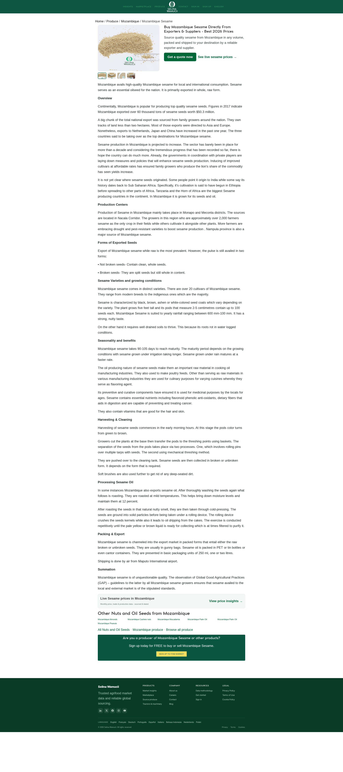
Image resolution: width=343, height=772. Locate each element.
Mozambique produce (148, 629)
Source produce (150, 699)
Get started (201, 695)
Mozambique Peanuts (107, 623)
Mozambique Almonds (107, 619)
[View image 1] (102, 75)
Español (152, 722)
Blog (171, 704)
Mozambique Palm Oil (197, 619)
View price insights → (226, 601)
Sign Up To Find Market (171, 654)
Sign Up (207, 7)
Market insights (150, 690)
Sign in (199, 699)
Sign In (195, 7)
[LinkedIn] (100, 710)
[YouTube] (124, 710)
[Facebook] (112, 710)
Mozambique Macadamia (169, 619)
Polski (198, 722)
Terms (233, 727)
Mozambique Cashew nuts (139, 619)
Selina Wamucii (108, 686)
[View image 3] (121, 75)
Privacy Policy (228, 690)
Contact (183, 7)
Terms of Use (228, 695)
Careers (172, 695)
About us (173, 690)
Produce (160, 7)
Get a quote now (180, 57)
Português (142, 722)
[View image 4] (131, 75)
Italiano (161, 722)
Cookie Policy (228, 699)
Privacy (225, 727)
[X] (106, 710)
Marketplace (143, 7)
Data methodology (204, 690)
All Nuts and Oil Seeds (114, 629)
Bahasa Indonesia (174, 722)
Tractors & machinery (152, 704)
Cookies (241, 727)
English (219, 7)
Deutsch (131, 722)
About (171, 7)
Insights (128, 7)
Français (122, 722)
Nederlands (189, 722)
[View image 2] (111, 75)
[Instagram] (118, 710)
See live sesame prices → (217, 57)
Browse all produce (179, 629)
